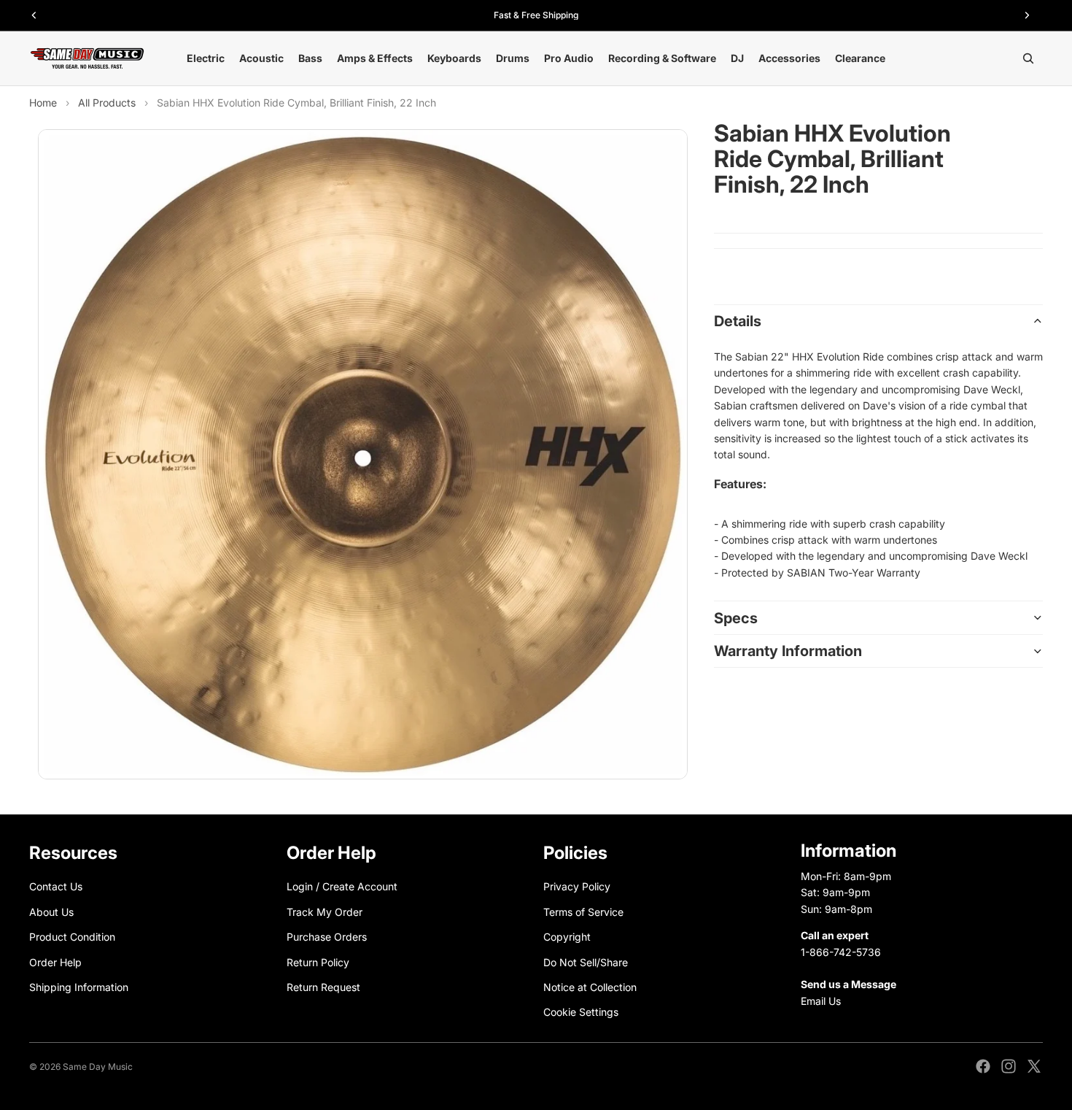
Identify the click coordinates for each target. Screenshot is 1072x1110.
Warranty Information (788, 651)
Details (737, 321)
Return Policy (318, 961)
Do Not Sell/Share (585, 961)
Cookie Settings (580, 1012)
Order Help (55, 961)
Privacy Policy (576, 886)
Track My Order (324, 912)
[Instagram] (1008, 1066)
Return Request (323, 987)
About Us (51, 912)
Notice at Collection (590, 987)
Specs (736, 617)
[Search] (1028, 58)
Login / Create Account (342, 886)
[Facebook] (983, 1066)
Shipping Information (78, 987)
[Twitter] (1034, 1066)
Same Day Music (98, 1066)
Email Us (821, 1001)
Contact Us (55, 886)
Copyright (567, 936)
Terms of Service (583, 912)
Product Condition (72, 936)
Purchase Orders (327, 936)
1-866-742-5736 (841, 951)
